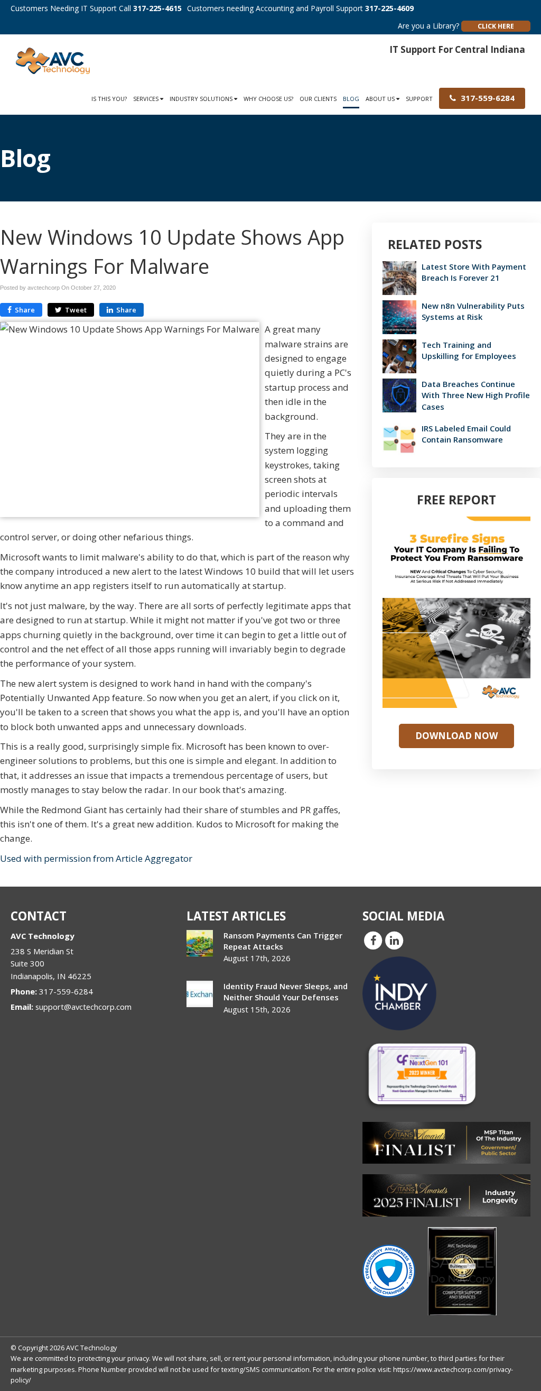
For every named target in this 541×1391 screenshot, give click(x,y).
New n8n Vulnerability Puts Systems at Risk (473, 311)
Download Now (456, 736)
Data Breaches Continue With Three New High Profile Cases (476, 395)
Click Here (496, 26)
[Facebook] (373, 939)
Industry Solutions (202, 99)
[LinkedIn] (394, 939)
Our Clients (318, 99)
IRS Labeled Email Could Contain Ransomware (466, 434)
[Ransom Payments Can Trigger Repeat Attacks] (199, 943)
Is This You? (109, 99)
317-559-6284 (487, 98)
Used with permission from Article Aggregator (96, 858)
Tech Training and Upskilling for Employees (469, 350)
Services (146, 99)
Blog (351, 99)
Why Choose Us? (268, 99)
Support (419, 99)
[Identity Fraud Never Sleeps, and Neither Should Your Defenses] (199, 994)
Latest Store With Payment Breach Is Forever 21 (474, 272)
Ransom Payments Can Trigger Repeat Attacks (282, 941)
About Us (381, 99)
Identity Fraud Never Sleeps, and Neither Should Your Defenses (285, 991)
